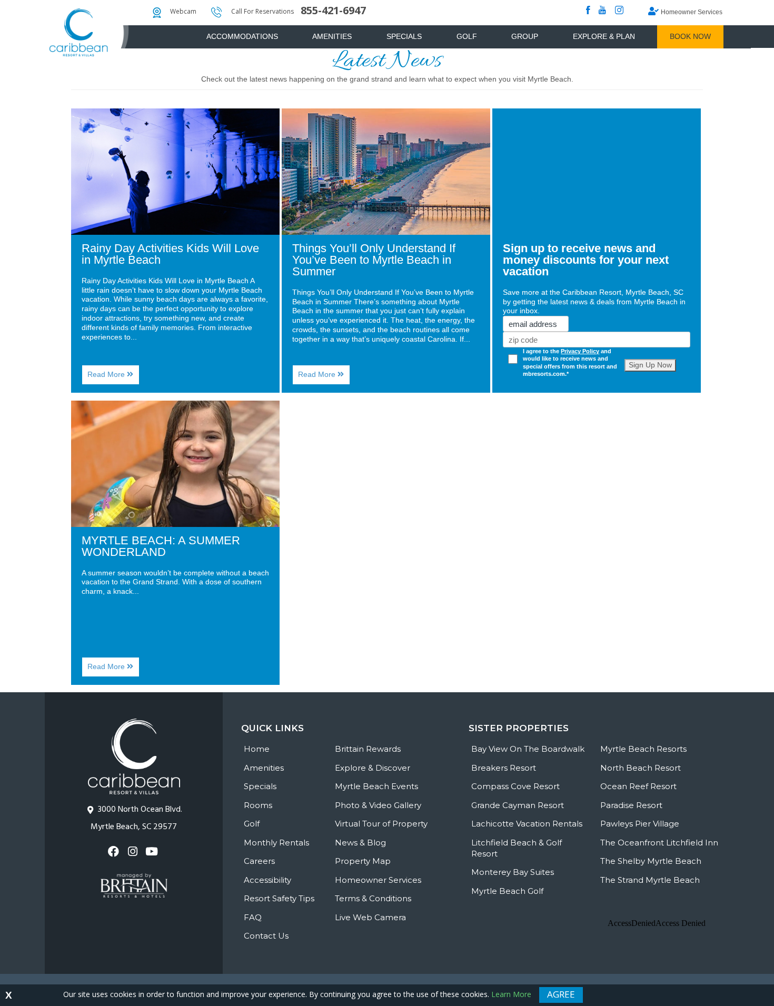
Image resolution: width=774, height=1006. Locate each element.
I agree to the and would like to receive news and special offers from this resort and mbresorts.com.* (570, 362)
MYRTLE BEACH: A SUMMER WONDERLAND (161, 546)
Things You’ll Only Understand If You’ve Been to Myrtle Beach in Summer (373, 260)
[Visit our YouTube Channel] (153, 851)
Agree (561, 994)
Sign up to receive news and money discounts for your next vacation (586, 260)
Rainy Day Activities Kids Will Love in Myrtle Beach (170, 254)
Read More (113, 377)
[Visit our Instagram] (133, 851)
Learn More (511, 994)
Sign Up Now (650, 365)
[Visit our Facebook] (114, 851)
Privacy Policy (580, 351)
